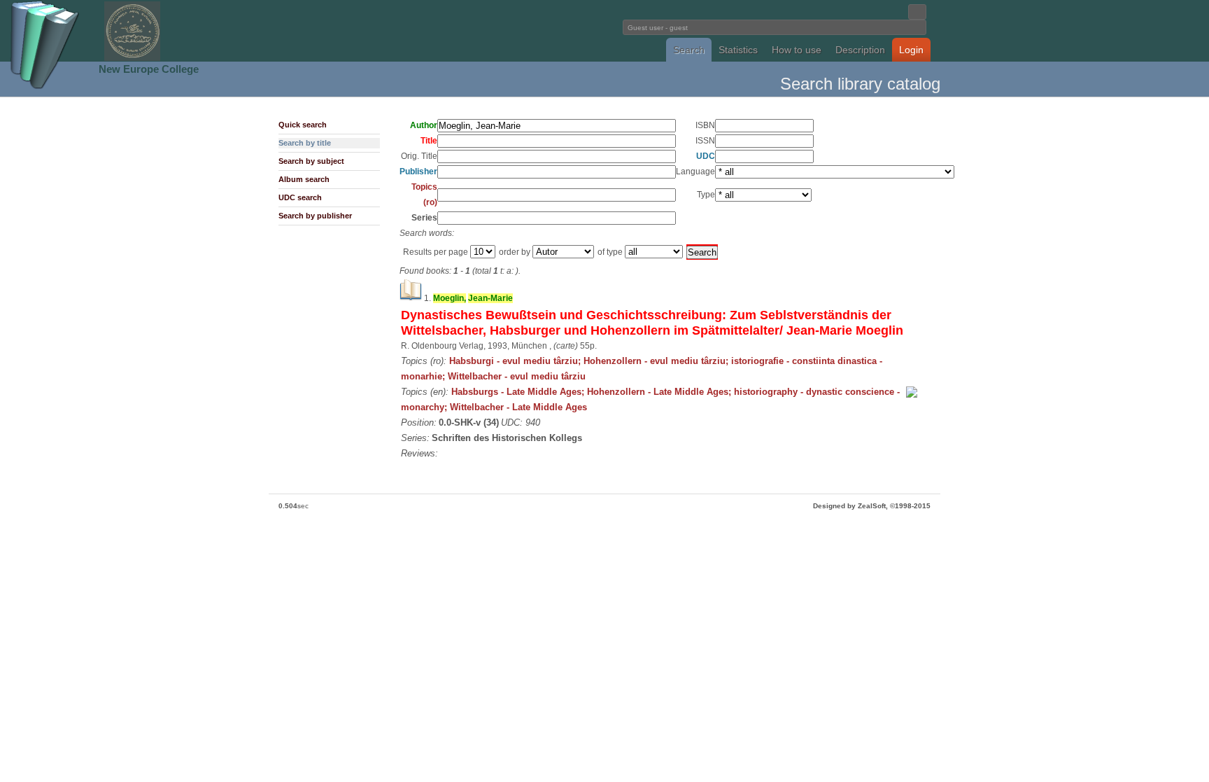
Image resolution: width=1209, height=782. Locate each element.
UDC (705, 156)
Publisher (418, 171)
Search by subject (311, 161)
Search (689, 49)
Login (911, 49)
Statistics (738, 49)
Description (860, 49)
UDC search (300, 197)
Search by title (304, 143)
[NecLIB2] (132, 58)
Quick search (302, 124)
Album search (304, 179)
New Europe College (149, 69)
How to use (796, 49)
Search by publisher (315, 215)
